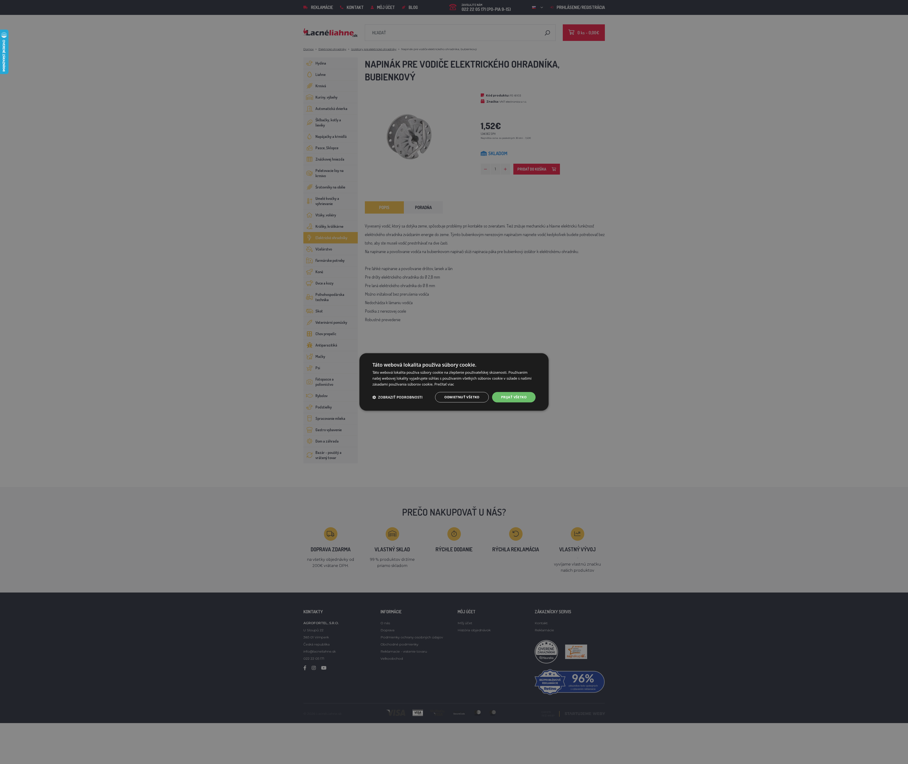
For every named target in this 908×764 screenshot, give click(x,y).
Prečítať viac (444, 384)
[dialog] (454, 382)
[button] (397, 397)
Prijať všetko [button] (514, 397)
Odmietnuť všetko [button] (461, 397)
